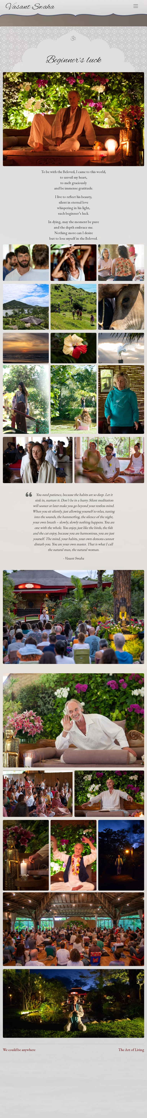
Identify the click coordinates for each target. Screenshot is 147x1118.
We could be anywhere (19, 1049)
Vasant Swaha (30, 7)
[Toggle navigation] (135, 6)
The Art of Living (131, 1049)
